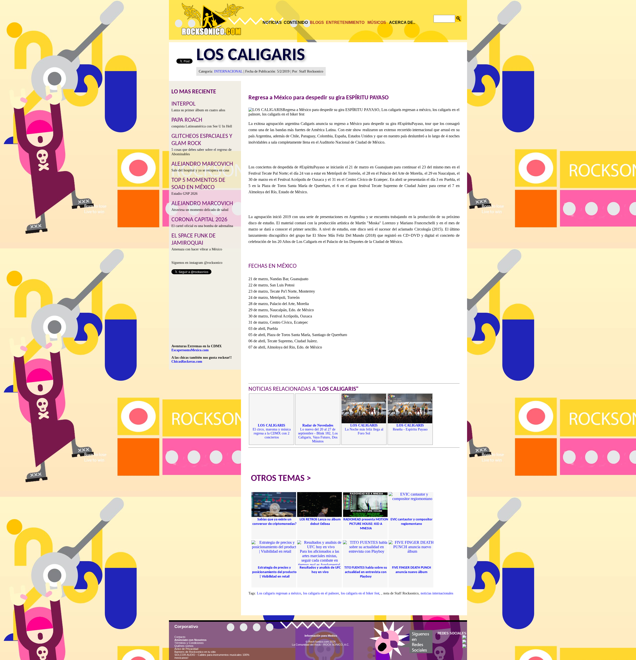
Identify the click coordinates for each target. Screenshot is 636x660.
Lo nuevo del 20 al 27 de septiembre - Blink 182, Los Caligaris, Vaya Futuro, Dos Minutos (318, 433)
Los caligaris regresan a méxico (279, 593)
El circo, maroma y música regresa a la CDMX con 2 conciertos (272, 431)
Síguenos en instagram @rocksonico (196, 263)
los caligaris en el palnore (321, 593)
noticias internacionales (437, 593)
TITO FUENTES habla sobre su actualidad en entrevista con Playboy (365, 572)
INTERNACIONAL (228, 71)
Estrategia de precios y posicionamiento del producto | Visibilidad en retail (274, 572)
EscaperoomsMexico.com (190, 350)
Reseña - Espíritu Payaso (410, 427)
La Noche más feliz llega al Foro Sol (364, 429)
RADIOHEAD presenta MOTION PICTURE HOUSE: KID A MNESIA (365, 524)
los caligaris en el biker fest (360, 593)
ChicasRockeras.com (186, 361)
